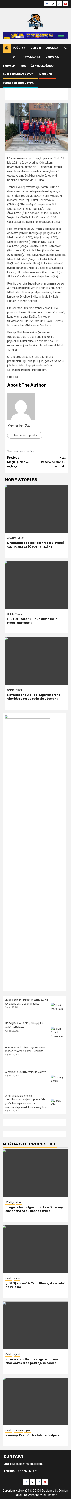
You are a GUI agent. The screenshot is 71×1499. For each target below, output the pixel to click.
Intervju (45, 74)
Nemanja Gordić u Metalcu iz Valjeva (25, 1072)
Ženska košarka (42, 65)
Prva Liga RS (31, 56)
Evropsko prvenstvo (18, 83)
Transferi (18, 1430)
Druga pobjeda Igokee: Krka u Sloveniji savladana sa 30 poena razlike (36, 544)
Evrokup (9, 65)
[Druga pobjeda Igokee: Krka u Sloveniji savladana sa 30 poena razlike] (36, 509)
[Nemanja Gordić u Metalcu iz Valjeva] (58, 1082)
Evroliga (52, 56)
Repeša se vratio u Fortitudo (53, 462)
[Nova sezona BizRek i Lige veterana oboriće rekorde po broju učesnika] (36, 661)
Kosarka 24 (18, 425)
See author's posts (25, 435)
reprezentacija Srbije (25, 451)
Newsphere (31, 1495)
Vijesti (36, 48)
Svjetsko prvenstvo (18, 74)
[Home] (7, 48)
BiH (15, 56)
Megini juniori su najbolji (18, 462)
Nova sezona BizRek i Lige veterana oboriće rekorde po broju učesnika (33, 696)
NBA (23, 65)
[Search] (65, 48)
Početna (19, 48)
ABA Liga (52, 48)
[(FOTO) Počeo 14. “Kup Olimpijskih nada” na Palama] (36, 585)
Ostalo (10, 614)
